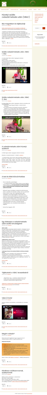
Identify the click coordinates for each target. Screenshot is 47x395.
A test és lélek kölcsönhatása (13, 177)
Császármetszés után (14, 9)
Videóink (35, 9)
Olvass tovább (5, 164)
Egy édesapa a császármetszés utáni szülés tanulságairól (14, 223)
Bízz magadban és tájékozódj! (13, 24)
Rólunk (39, 9)
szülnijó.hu (21, 155)
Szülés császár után (23, 9)
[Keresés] (44, 28)
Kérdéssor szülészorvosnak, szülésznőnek (12, 372)
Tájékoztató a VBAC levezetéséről (15, 272)
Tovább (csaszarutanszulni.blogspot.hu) (19, 381)
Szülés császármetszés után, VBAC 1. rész (15, 53)
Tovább (11, 38)
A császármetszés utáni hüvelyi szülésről (14, 147)
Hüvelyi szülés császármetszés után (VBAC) (10, 45)
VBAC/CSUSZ (7, 298)
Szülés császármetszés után (22, 45)
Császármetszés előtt (5, 9)
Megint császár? (8, 334)
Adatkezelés (37, 43)
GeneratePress (29, 393)
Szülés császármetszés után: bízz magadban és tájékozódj (13, 28)
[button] (45, 9)
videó (4, 91)
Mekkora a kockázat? (15, 357)
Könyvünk (30, 9)
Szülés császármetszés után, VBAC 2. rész (15, 98)
